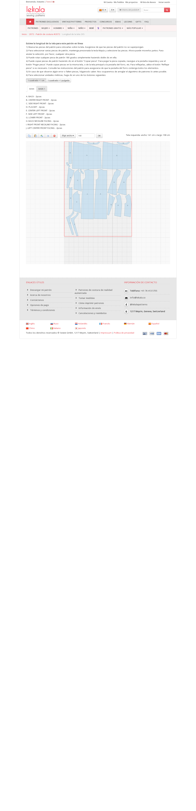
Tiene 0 (49, 1)
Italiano (57, 328)
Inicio (24, 34)
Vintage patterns (72, 21)
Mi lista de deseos (148, 2)
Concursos (106, 21)
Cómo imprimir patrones (91, 303)
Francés (106, 323)
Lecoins (128, 21)
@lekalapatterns (138, 304)
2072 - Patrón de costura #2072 (44, 34)
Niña (70, 28)
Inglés (31, 323)
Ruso (55, 323)
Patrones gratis (112, 28)
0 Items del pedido (129, 10)
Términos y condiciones (42, 310)
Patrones (33, 28)
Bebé (91, 28)
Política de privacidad (124, 332)
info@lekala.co (137, 297)
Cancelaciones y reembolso (92, 313)
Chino (31, 328)
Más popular (134, 28)
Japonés (81, 328)
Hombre (57, 28)
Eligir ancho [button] (67, 135)
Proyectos (90, 21)
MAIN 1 (41, 88)
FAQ (147, 21)
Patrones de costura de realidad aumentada (94, 291)
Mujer (44, 28)
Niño (81, 28)
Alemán (130, 323)
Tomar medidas (86, 298)
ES (103, 10)
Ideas (118, 21)
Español (155, 323)
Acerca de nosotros (40, 295)
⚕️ (98, 28)
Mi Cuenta (108, 2)
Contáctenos (37, 300)
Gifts (138, 21)
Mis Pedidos (119, 2)
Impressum (106, 332)
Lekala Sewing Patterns (41, 11)
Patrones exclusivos (47, 21)
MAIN (31, 88)
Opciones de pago (39, 305)
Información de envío (89, 308)
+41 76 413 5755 (149, 290)
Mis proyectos (131, 2)
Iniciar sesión (164, 2)
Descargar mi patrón (41, 290)
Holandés (82, 323)
